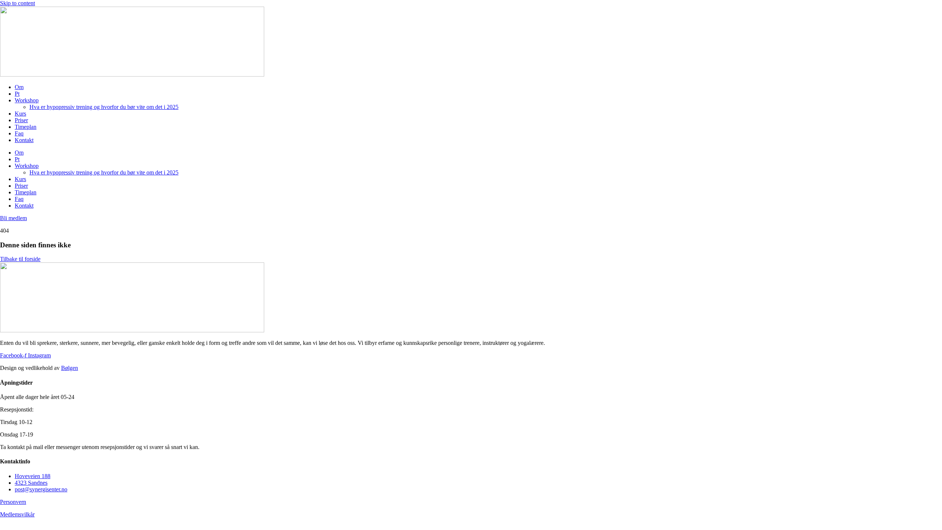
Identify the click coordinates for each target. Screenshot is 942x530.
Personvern (13, 502)
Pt (17, 94)
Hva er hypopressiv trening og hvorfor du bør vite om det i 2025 (103, 107)
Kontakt (24, 140)
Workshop (27, 100)
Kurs (20, 113)
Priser (21, 120)
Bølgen (69, 368)
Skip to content (17, 3)
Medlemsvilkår (17, 514)
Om (19, 87)
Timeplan (25, 127)
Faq (19, 133)
